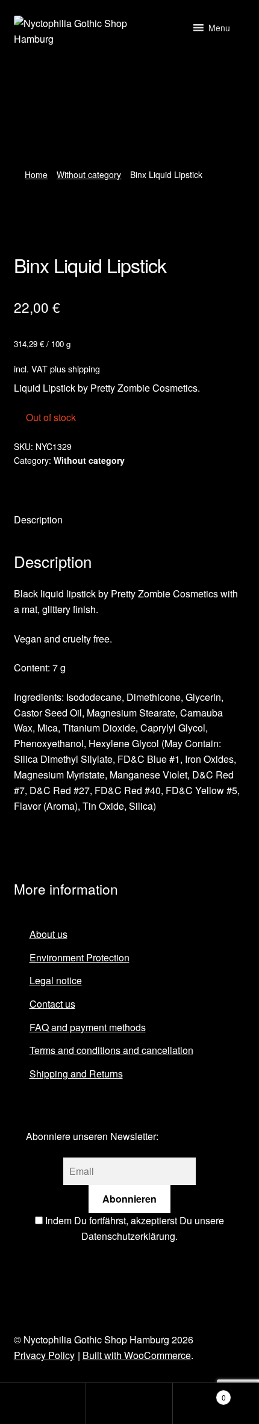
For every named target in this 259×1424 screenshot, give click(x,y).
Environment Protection (80, 957)
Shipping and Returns (76, 1073)
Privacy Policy (44, 1355)
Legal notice (56, 980)
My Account (43, 1403)
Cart (199, 1393)
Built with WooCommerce (137, 1355)
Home (36, 174)
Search (129, 1403)
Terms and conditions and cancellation (111, 1050)
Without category (89, 174)
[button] (219, 28)
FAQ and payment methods (88, 1027)
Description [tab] (38, 519)
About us (48, 934)
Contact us (52, 1004)
